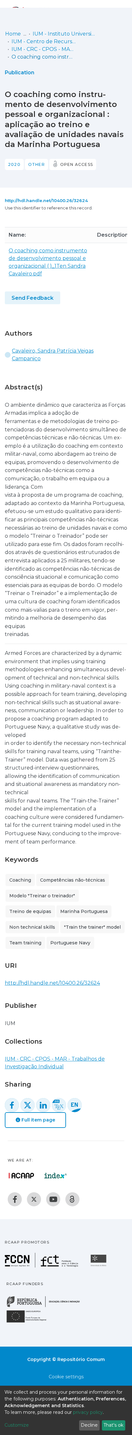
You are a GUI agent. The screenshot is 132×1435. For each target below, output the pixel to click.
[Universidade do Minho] (99, 1266)
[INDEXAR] (55, 1175)
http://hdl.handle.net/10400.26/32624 (46, 200)
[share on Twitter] (28, 1105)
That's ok (113, 1425)
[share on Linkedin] (43, 1105)
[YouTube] (53, 1199)
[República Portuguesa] (46, 1306)
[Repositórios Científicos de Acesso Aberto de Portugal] (21, 1175)
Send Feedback (33, 298)
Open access (76, 164)
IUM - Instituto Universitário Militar (65, 34)
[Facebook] (15, 1199)
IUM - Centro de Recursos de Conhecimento (44, 41)
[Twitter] (34, 1199)
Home (13, 34)
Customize (16, 1425)
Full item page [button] (37, 1120)
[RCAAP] (72, 1199)
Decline (89, 1425)
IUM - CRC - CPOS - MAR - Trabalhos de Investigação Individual (44, 49)
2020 (14, 164)
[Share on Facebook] (12, 1105)
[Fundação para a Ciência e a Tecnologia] (42, 1266)
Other (36, 164)
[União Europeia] (30, 1322)
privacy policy (88, 1412)
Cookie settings (66, 1377)
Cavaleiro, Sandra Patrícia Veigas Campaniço (53, 355)
